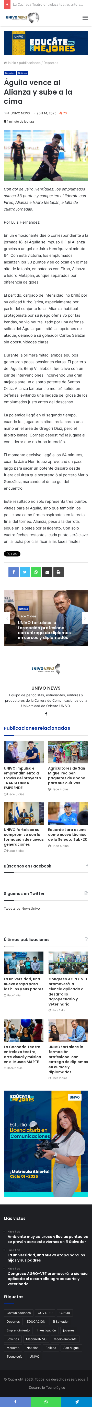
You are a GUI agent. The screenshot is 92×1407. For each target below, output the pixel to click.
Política (50, 1348)
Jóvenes (13, 1339)
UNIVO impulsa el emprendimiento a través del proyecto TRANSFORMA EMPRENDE (22, 778)
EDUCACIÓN (36, 1321)
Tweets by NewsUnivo (22, 908)
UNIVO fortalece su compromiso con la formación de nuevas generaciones (24, 837)
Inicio (11, 63)
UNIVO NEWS (20, 113)
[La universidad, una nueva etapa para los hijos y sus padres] (23, 963)
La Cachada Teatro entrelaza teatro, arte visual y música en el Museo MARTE (22, 1054)
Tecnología (14, 1356)
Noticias (22, 73)
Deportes (50, 63)
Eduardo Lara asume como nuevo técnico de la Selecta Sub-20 (67, 834)
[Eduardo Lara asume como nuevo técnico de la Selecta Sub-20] (68, 813)
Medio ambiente (65, 1339)
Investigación (46, 1330)
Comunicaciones (19, 1313)
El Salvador (60, 1321)
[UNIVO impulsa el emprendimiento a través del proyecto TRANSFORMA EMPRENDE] (24, 752)
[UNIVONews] (22, 18)
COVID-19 (45, 1313)
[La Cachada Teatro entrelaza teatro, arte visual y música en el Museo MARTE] (23, 1030)
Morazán (13, 1348)
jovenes (68, 1330)
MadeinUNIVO (36, 1339)
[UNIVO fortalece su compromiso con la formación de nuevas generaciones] (24, 813)
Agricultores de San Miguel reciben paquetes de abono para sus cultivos (66, 775)
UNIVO (34, 1356)
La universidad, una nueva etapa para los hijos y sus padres (23, 984)
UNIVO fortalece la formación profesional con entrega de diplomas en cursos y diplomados (44, 630)
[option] (46, 618)
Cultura (65, 1313)
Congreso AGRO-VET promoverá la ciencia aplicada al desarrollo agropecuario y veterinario (68, 991)
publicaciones (30, 63)
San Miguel (71, 1348)
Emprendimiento (18, 1330)
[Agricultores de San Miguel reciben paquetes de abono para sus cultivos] (68, 752)
